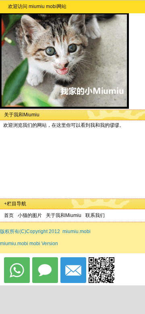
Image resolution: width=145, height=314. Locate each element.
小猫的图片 (30, 215)
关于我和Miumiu (63, 215)
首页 (9, 215)
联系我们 (95, 215)
